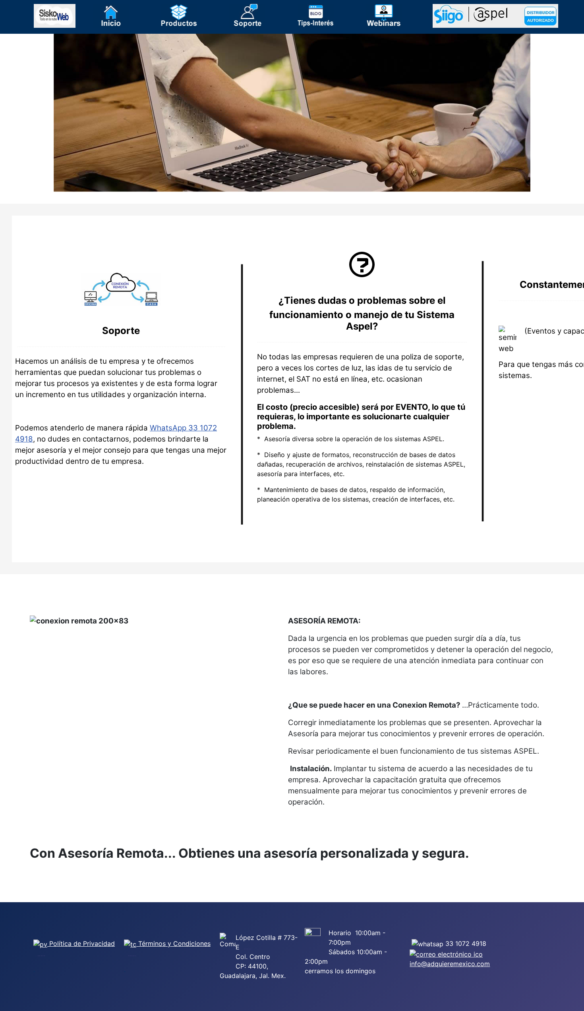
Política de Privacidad (81, 943)
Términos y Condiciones (173, 943)
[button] (110, 16)
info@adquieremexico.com (450, 964)
